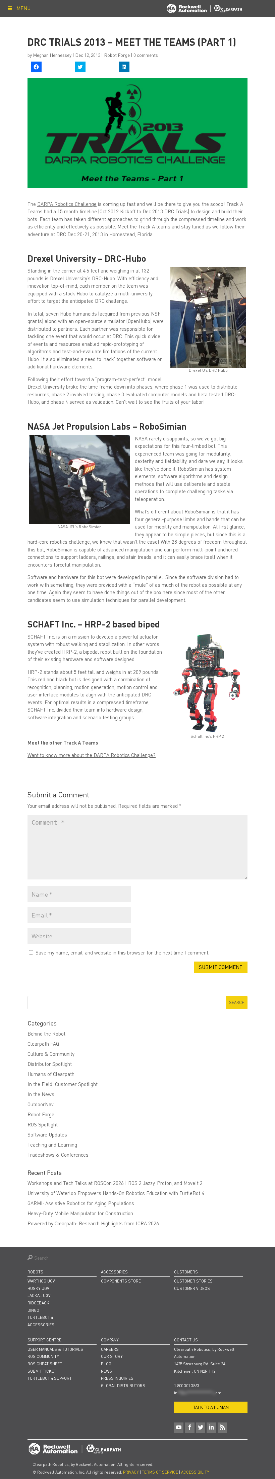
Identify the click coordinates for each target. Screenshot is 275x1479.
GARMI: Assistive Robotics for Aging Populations (81, 1203)
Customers (186, 1271)
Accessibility (195, 1472)
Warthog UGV (41, 1281)
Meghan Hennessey (52, 55)
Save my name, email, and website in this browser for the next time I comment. (122, 952)
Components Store (121, 1281)
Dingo (33, 1310)
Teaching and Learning (52, 1144)
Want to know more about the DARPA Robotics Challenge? (92, 755)
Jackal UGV (39, 1295)
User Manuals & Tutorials (55, 1349)
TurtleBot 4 (40, 1317)
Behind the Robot (46, 1033)
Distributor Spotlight (50, 1063)
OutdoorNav (41, 1104)
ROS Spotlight (43, 1124)
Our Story (112, 1356)
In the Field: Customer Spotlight (63, 1084)
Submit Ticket (42, 1371)
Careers (110, 1349)
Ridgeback (38, 1302)
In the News (41, 1094)
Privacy (131, 1472)
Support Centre (44, 1339)
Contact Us (186, 1339)
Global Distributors (123, 1385)
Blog (106, 1363)
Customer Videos (192, 1288)
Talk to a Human (211, 1407)
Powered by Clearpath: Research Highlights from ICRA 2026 (93, 1223)
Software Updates (47, 1134)
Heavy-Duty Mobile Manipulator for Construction (80, 1213)
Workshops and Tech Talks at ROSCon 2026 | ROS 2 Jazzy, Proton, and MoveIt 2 (115, 1183)
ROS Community (43, 1356)
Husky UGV (38, 1288)
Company (110, 1339)
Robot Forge (117, 55)
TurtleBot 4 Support (50, 1378)
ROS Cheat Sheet (45, 1363)
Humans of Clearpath (51, 1074)
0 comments (145, 55)
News (106, 1371)
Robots (35, 1271)
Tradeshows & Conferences (58, 1154)
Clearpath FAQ (43, 1043)
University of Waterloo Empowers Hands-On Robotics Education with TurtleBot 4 (116, 1193)
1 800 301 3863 (186, 1385)
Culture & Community (51, 1053)
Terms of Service (160, 1472)
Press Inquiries (117, 1378)
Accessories (41, 1324)
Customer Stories (193, 1281)
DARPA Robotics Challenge (67, 204)
